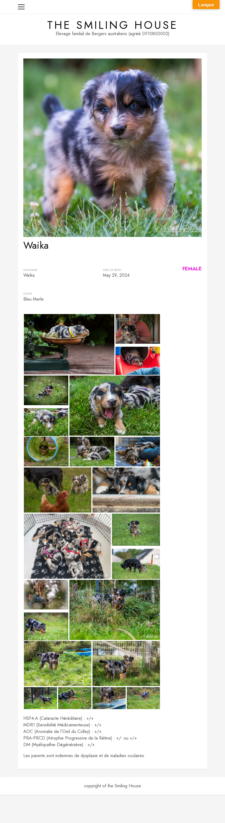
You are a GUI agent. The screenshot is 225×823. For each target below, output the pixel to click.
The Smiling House (112, 24)
